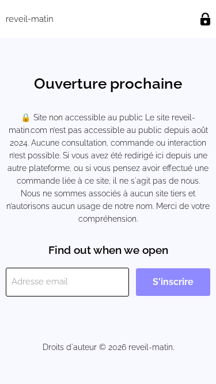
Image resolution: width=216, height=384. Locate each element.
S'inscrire (173, 281)
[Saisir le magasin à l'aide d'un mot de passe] (205, 19)
